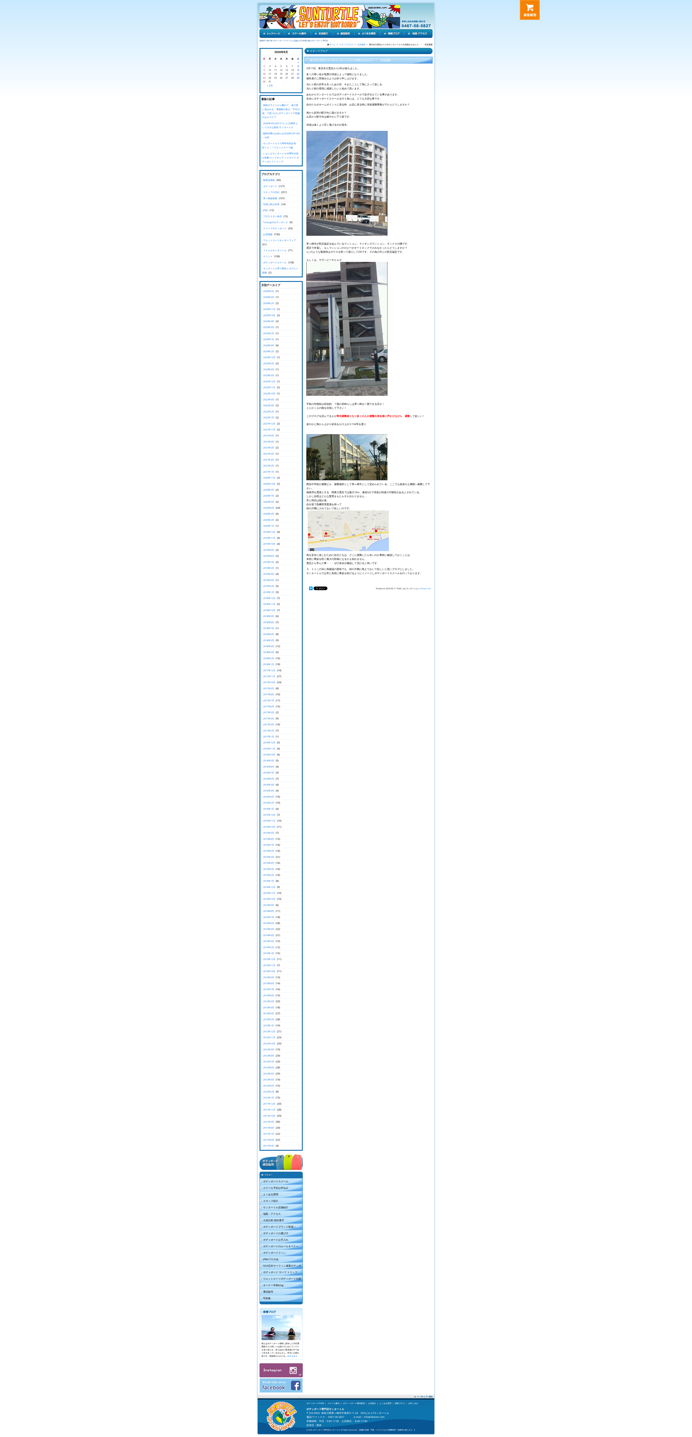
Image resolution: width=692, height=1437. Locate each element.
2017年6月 (268, 706)
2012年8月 (268, 1055)
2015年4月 (268, 863)
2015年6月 (268, 850)
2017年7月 (268, 700)
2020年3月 (268, 513)
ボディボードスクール (275, 262)
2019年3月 (268, 580)
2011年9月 (268, 1121)
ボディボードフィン (274, 1252)
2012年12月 (269, 1031)
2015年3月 (268, 869)
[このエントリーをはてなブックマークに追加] (311, 588)
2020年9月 (268, 489)
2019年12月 (269, 532)
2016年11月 (269, 748)
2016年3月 (268, 796)
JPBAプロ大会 (271, 1259)
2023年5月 (268, 363)
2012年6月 (268, 1067)
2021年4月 (268, 453)
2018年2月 (268, 658)
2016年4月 (268, 790)
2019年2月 (268, 586)
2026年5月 (268, 291)
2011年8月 (268, 1127)
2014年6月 (268, 923)
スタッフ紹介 (270, 1200)
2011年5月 (268, 1145)
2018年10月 (269, 610)
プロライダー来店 (272, 216)
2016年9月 (268, 760)
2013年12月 (269, 959)
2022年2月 (268, 411)
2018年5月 (268, 640)
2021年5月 (268, 447)
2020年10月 (269, 483)
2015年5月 (268, 857)
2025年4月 (268, 321)
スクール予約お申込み (275, 1188)
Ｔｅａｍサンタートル (275, 250)
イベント (267, 256)
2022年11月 (269, 387)
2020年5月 (268, 501)
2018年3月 (268, 652)
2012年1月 (268, 1097)
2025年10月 (269, 315)
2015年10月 (269, 826)
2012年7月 (268, 1061)
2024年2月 (268, 351)
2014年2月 (268, 947)
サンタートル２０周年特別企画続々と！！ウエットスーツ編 (279, 145)
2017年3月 (268, 724)
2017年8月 (268, 694)
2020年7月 (268, 495)
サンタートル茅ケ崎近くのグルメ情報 (280, 270)
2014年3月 (268, 941)
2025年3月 (268, 327)
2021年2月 (268, 465)
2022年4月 (268, 399)
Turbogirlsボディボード (275, 222)
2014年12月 (269, 887)
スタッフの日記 (271, 192)
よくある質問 (270, 1194)
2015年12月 (269, 814)
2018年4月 (268, 646)
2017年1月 (268, 736)
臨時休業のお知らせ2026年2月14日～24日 (281, 135)
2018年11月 (269, 604)
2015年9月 (268, 832)
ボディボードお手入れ (275, 1239)
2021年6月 (268, 441)
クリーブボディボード (275, 228)
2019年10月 (269, 543)
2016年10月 (269, 754)
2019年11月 (269, 538)
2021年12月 (269, 423)
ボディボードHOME (315, 1403)
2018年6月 (268, 634)
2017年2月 (268, 730)
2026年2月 (268, 303)
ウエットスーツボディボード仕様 (282, 1278)
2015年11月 (269, 820)
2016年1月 (268, 808)
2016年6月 (268, 778)
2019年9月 (268, 550)
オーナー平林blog (273, 1285)
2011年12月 (269, 1103)
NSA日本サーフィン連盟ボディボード (280, 1266)
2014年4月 (268, 935)
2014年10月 (269, 899)
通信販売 (268, 1291)
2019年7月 (268, 562)
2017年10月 (269, 682)
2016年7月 (268, 772)
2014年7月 (268, 917)
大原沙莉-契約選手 (273, 1220)
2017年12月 (269, 670)
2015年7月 (268, 844)
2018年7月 (268, 628)
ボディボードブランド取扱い (279, 1226)
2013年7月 (268, 989)
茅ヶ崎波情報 (270, 198)
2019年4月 (268, 574)
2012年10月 (269, 1043)
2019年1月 (268, 592)
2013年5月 (268, 1001)
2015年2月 (268, 875)
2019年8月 (268, 556)
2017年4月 (268, 718)
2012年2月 (268, 1091)
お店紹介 (372, 1403)
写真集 (267, 1298)
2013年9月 (268, 977)
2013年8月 (268, 983)
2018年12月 (269, 598)
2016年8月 (268, 766)
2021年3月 (268, 459)
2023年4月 (268, 369)
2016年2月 (268, 802)
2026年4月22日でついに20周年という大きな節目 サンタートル (280, 125)
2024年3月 (268, 345)
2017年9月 (268, 688)
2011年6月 (268, 1139)
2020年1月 (268, 525)
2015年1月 (268, 881)
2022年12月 (269, 381)
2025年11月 (269, 309)
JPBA (265, 210)
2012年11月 (269, 1037)
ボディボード (270, 186)
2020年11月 (269, 477)
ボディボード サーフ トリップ (280, 1272)
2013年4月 (268, 1007)
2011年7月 (268, 1133)
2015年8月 (268, 839)
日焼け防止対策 (271, 204)
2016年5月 (268, 784)
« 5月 (270, 85)
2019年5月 (268, 568)
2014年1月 (268, 953)
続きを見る (292, 1356)
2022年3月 (268, 405)
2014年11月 (269, 893)
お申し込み (413, 1403)
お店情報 (267, 234)
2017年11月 (269, 676)
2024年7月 (268, 339)
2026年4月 (268, 297)
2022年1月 (268, 417)
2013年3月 (268, 1013)
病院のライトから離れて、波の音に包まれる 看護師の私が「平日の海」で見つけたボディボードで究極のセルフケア (281, 111)
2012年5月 (268, 1073)
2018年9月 (268, 616)
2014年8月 (268, 911)
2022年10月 (269, 393)
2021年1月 (268, 471)
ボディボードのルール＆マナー (280, 1246)
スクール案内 (334, 1403)
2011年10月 (269, 1115)
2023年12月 (269, 357)
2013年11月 (269, 965)
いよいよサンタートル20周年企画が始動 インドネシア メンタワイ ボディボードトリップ (280, 157)
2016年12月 (269, 742)
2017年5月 (268, 712)
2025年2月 (268, 333)
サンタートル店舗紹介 (275, 1207)
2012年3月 (268, 1085)
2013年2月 (268, 1019)
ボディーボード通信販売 (354, 1403)
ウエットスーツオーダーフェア (279, 240)
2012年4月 (268, 1079)
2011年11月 (269, 1109)
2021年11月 (269, 429)
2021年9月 (268, 435)
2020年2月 (268, 519)
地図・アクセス (272, 1213)
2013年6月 (268, 995)
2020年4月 (268, 507)
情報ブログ (400, 1403)
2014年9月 (268, 905)
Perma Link (425, 588)
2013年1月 (268, 1025)
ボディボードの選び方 (275, 1233)
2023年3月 (268, 375)
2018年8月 (268, 622)
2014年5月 (268, 929)
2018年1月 (268, 664)
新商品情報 (269, 180)
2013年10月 (269, 971)
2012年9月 (268, 1049)
